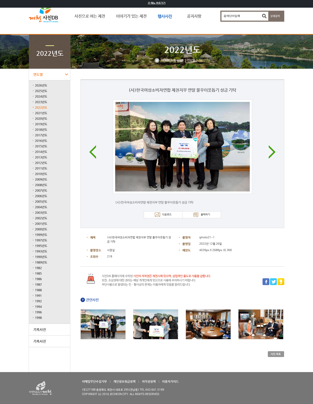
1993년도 (41, 251)
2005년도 (41, 201)
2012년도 (41, 162)
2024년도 (41, 96)
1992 (38, 301)
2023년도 (41, 102)
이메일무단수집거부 (94, 381)
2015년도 (41, 146)
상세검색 (275, 16)
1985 (38, 273)
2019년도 (41, 124)
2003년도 (41, 212)
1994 (38, 306)
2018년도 (41, 129)
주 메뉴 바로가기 (156, 2)
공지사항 (194, 16)
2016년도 (41, 140)
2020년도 (41, 118)
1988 (38, 290)
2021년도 (41, 113)
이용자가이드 (170, 381)
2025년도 (41, 91)
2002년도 (41, 218)
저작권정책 (149, 381)
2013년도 (41, 157)
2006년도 (41, 196)
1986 (38, 279)
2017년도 (41, 135)
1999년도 (41, 234)
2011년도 (41, 168)
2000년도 (41, 229)
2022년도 (41, 107)
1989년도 (41, 262)
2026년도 (41, 85)
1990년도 (41, 256)
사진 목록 (276, 354)
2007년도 (41, 190)
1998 (38, 317)
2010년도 (41, 174)
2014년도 (41, 151)
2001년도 (41, 223)
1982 (38, 268)
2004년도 (41, 207)
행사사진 (165, 16)
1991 (38, 295)
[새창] (266, 284)
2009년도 (41, 179)
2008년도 (41, 185)
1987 (38, 284)
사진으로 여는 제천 (90, 16)
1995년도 (41, 245)
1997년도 (41, 240)
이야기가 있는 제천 (131, 16)
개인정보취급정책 (124, 381)
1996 (38, 312)
